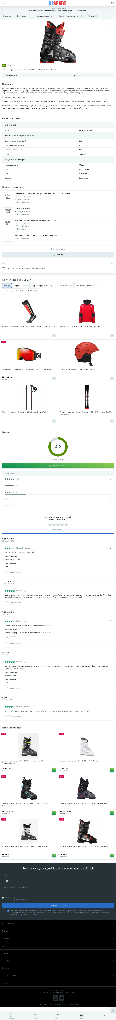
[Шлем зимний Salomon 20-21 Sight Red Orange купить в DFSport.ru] (87, 354)
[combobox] (6, 881)
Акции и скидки (8, 924)
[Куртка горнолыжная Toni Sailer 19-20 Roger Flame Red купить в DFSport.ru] (87, 311)
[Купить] (54, 335)
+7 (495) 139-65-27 (22, 199)
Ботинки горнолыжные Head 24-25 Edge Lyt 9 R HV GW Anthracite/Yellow (22, 762)
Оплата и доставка (10, 975)
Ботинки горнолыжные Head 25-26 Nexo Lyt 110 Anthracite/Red (83, 804)
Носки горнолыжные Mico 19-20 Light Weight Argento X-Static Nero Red (28, 326)
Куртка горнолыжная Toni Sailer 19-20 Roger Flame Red (80, 326)
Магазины (6, 938)
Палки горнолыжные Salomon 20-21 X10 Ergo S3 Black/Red (24, 412)
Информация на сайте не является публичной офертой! (58, 1004)
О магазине (7, 953)
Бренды (5, 931)
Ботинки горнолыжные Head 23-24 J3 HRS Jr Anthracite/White (25, 846)
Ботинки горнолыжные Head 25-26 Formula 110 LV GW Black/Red (84, 846)
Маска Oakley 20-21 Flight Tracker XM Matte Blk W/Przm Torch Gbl (26, 369)
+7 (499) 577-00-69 (22, 211)
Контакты (6, 983)
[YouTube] (55, 998)
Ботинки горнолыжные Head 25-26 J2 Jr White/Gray (79, 761)
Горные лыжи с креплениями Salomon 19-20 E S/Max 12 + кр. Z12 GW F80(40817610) (86, 413)
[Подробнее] (54, 770)
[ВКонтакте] (61, 998)
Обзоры (5, 968)
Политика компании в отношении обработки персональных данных (58, 1003)
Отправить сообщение (58, 905)
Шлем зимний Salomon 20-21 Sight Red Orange (77, 369)
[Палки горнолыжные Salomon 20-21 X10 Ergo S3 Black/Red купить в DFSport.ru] (29, 397)
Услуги (4, 946)
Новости (6, 961)
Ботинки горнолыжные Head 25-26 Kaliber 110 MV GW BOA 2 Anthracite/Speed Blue (25, 805)
